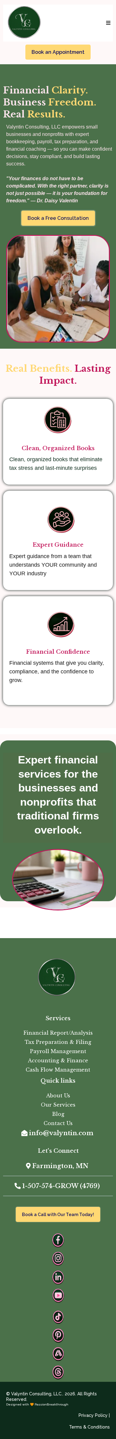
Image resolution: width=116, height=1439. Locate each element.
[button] (107, 23)
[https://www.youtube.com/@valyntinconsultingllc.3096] (58, 1295)
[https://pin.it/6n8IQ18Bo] (58, 1335)
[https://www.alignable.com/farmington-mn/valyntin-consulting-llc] (58, 1354)
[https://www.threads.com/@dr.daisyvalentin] (58, 1372)
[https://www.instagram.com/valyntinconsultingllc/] (58, 1259)
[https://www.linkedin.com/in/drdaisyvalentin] (58, 1277)
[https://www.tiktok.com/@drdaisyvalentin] (58, 1317)
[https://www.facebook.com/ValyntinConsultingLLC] (58, 1240)
